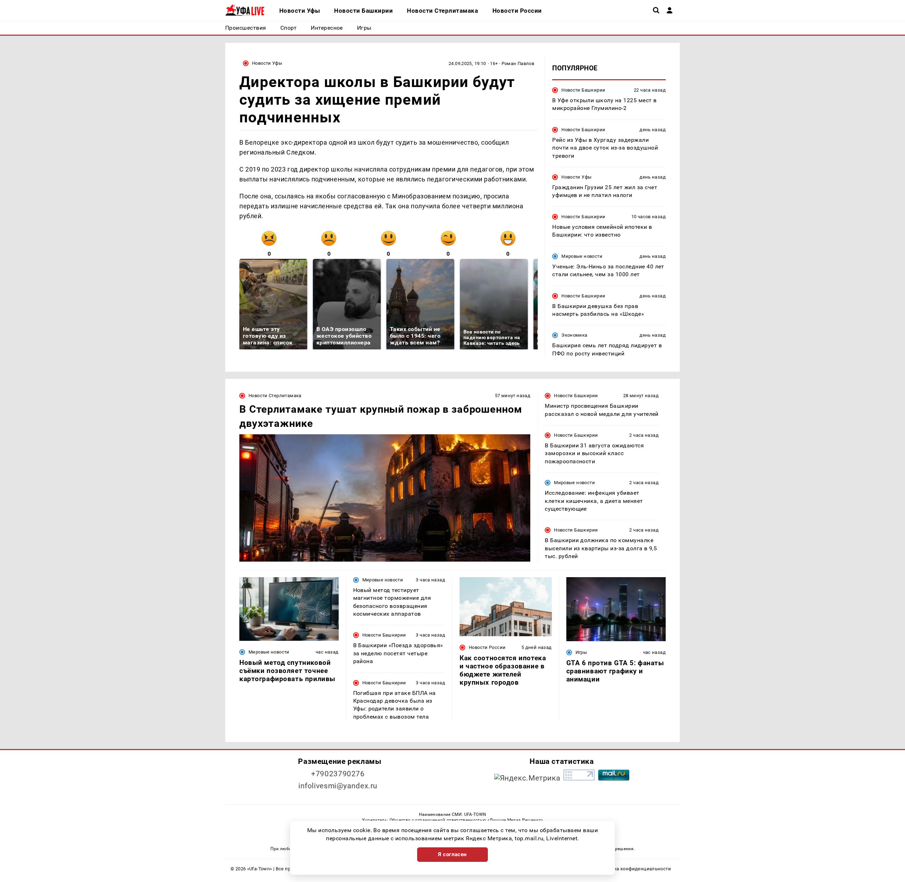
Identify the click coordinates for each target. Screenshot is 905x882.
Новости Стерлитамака (275, 395)
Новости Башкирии (583, 90)
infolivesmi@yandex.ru (338, 786)
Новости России (487, 647)
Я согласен (452, 854)
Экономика (574, 335)
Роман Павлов (518, 63)
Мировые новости (581, 256)
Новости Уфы (267, 63)
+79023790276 (338, 774)
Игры (581, 652)
